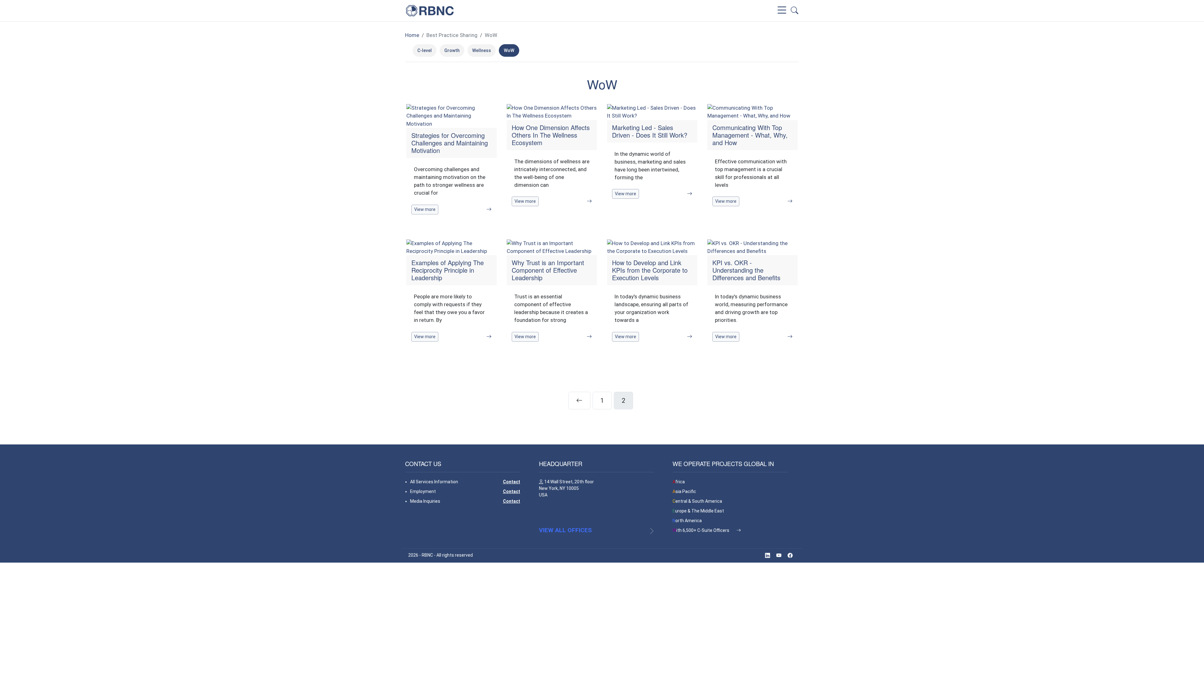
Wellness (481, 50)
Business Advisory (564, 10)
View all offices (565, 530)
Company (522, 10)
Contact (511, 481)
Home (412, 35)
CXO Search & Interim (619, 10)
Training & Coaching (677, 10)
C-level (424, 50)
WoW (491, 35)
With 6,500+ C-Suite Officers (701, 530)
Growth (452, 50)
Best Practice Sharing (735, 10)
